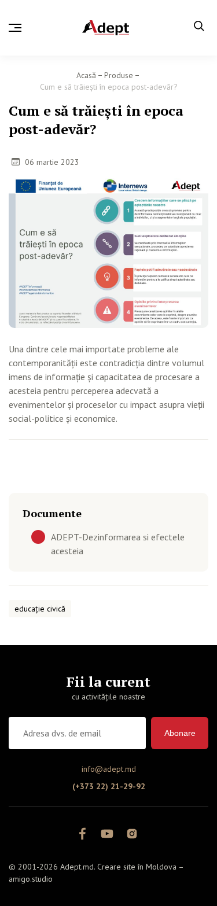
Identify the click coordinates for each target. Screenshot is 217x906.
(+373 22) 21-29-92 (108, 786)
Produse (118, 75)
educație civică (39, 608)
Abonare (180, 733)
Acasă (86, 75)
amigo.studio (31, 879)
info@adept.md (109, 769)
